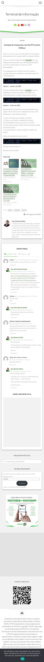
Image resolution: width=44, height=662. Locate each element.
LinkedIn (29, 60)
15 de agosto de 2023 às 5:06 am (22, 340)
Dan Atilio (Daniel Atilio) (19, 269)
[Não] (41, 655)
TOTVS (22, 40)
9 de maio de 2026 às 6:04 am (21, 371)
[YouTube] (22, 25)
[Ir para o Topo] (22, 613)
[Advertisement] (22, 554)
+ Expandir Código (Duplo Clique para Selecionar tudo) (21, 81)
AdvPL (10, 210)
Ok (22, 659)
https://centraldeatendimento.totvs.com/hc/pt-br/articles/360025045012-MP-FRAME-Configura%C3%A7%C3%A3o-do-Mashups (24, 278)
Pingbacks (25, 254)
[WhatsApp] (25, 25)
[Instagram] (29, 25)
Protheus (17, 210)
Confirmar (22, 483)
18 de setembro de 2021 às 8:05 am (23, 271)
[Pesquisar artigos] (3, 3)
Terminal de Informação (22, 14)
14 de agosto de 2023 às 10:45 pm (21, 324)
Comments (11, 254)
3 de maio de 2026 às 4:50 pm (20, 360)
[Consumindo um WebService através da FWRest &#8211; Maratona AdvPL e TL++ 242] (29, 163)
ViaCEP (24, 210)
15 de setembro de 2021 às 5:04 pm (27, 260)
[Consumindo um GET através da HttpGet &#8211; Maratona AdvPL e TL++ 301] (11, 188)
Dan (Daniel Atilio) (17, 337)
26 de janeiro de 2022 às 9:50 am (27, 296)
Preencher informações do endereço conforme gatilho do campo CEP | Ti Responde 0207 (10, 172)
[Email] (15, 25)
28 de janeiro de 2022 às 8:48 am (22, 310)
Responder (13, 265)
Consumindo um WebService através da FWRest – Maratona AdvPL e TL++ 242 (28, 172)
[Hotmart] (18, 25)
